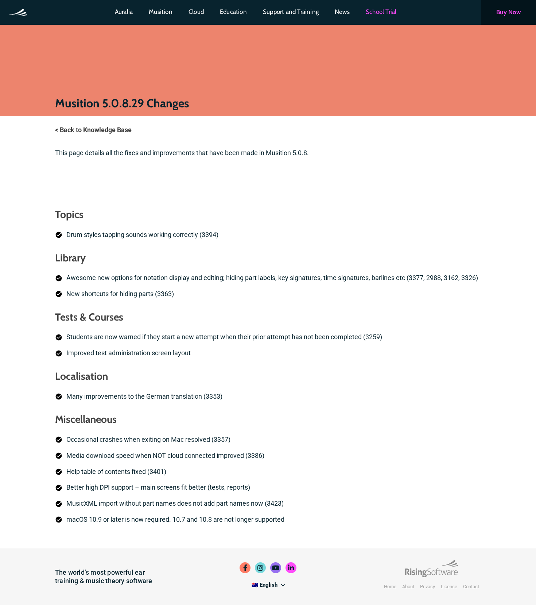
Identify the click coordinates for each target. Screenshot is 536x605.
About (408, 586)
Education (233, 11)
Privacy (427, 586)
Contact (471, 586)
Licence (449, 586)
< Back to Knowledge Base (93, 130)
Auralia (124, 11)
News (342, 11)
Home (390, 586)
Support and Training (291, 11)
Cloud (196, 11)
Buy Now (508, 12)
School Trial (381, 11)
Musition (160, 11)
